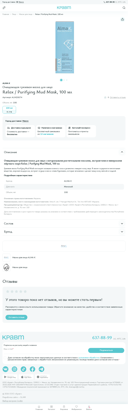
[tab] (61, 80)
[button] (64, 47)
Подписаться (106, 350)
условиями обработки (89, 357)
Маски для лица (25, 14)
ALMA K (6, 83)
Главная (5, 14)
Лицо (14, 14)
